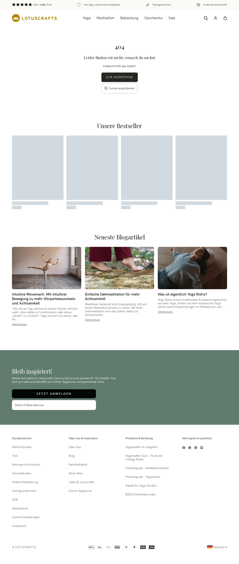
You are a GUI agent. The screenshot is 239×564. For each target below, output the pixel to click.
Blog (72, 456)
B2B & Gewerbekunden (140, 494)
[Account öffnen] (215, 18)
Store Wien (76, 473)
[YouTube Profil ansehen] (201, 447)
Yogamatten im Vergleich (141, 447)
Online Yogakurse (80, 491)
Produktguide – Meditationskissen (147, 468)
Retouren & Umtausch (26, 464)
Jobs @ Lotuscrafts (81, 482)
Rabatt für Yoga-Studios (140, 486)
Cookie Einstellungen (26, 517)
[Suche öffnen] (206, 18)
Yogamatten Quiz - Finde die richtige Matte (143, 457)
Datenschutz (20, 508)
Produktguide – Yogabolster (143, 477)
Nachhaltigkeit (78, 464)
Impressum (19, 526)
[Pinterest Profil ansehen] (195, 447)
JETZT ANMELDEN (54, 394)
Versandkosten (21, 473)
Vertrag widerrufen (24, 491)
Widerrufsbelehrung (25, 482)
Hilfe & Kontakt (22, 447)
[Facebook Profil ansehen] (183, 447)
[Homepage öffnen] (34, 18)
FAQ (15, 456)
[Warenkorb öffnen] (225, 18)
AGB (15, 500)
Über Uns (75, 447)
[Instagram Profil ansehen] (189, 447)
